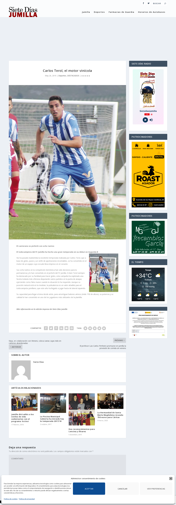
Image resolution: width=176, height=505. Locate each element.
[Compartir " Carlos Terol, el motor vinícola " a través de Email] (66, 328)
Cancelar (122, 488)
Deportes (99, 12)
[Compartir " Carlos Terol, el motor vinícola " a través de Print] (71, 328)
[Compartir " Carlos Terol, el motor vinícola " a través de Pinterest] (56, 328)
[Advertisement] (88, 36)
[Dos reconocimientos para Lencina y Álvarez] (82, 409)
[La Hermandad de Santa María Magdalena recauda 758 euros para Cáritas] (110, 401)
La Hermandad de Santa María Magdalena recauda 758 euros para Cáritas (110, 414)
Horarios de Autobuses (151, 12)
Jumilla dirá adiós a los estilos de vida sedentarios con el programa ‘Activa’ (22, 418)
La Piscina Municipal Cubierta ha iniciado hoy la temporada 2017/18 (52, 418)
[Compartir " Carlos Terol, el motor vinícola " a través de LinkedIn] (61, 328)
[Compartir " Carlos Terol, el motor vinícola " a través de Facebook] (45, 328)
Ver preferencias (156, 488)
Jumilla (86, 12)
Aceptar (89, 488)
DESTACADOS (73, 75)
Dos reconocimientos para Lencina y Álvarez (82, 430)
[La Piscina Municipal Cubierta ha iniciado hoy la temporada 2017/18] (53, 403)
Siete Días (38, 362)
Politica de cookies (11, 499)
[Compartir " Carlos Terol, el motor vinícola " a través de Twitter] (51, 328)
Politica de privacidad (27, 499)
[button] (171, 478)
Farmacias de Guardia (121, 12)
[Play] (145, 120)
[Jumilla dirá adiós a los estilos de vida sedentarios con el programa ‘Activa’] (24, 402)
